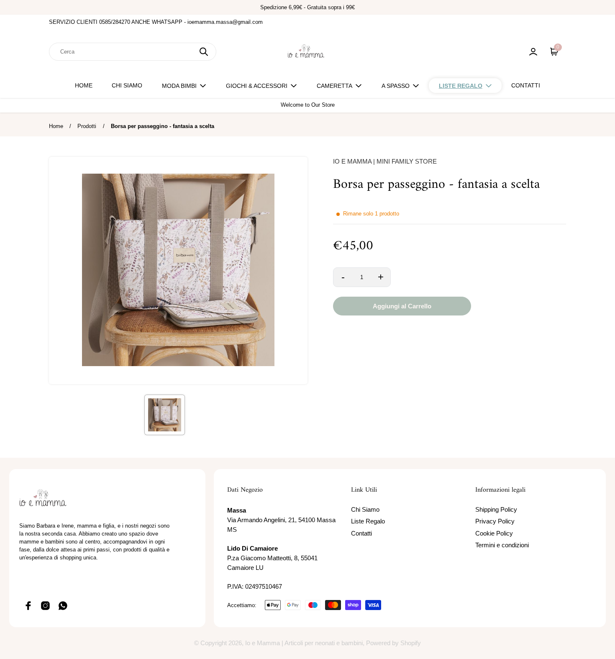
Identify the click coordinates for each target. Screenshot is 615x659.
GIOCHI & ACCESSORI (256, 85)
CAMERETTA (334, 85)
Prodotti (86, 126)
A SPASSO (396, 85)
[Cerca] (203, 52)
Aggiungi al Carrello (402, 306)
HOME (83, 85)
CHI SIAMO (127, 85)
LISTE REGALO (460, 85)
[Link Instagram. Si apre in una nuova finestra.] (45, 606)
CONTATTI (525, 85)
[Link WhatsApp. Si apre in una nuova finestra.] (63, 606)
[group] (164, 415)
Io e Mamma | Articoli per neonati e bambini (304, 642)
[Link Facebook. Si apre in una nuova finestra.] (28, 606)
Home (56, 126)
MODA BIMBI (179, 85)
